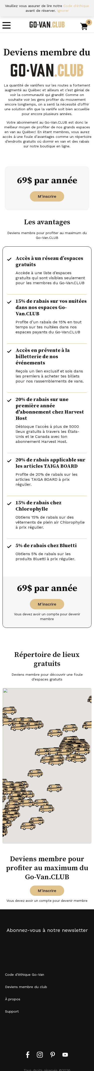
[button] (55, 733)
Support (12, 1011)
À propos (12, 999)
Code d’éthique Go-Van (24, 974)
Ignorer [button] (63, 11)
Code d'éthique (76, 6)
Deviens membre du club (26, 987)
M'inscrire (47, 196)
